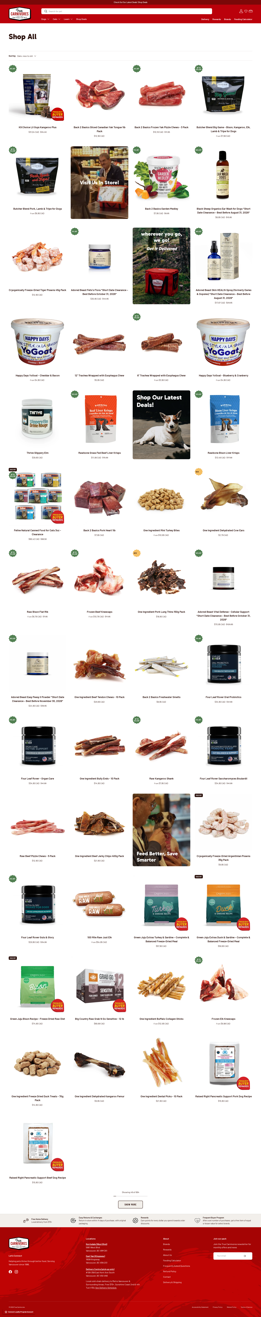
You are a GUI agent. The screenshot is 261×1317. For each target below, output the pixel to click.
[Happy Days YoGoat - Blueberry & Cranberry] (223, 342)
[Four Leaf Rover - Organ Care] (37, 745)
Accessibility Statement (200, 1307)
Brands (227, 19)
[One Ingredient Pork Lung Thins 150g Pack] (161, 578)
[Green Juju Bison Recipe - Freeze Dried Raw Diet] (37, 985)
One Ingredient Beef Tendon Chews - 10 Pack (99, 697)
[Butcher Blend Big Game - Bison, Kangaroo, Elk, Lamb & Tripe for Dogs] (223, 94)
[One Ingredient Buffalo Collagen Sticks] (161, 985)
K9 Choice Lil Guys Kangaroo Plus (37, 127)
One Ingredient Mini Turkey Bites (161, 530)
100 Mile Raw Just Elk (99, 937)
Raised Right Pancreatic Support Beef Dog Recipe (37, 1177)
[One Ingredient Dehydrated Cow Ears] (223, 497)
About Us (167, 1255)
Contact (167, 1276)
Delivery (205, 19)
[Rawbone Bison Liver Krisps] (223, 419)
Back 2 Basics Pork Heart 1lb (99, 530)
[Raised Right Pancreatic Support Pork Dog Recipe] (223, 1063)
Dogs (43, 19)
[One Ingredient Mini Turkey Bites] (161, 497)
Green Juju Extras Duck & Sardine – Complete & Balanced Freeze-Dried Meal (223, 939)
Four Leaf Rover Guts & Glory (37, 937)
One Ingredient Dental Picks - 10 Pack (161, 1096)
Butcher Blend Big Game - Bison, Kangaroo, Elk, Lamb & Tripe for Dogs (223, 129)
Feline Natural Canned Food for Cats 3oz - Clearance (37, 532)
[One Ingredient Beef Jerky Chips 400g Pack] (99, 822)
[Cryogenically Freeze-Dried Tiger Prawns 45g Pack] (37, 256)
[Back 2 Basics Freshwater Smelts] (161, 663)
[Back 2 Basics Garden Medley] (161, 175)
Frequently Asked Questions (176, 1266)
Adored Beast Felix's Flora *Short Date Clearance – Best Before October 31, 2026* (99, 291)
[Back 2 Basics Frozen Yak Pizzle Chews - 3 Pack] (161, 94)
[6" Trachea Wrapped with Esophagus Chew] (161, 342)
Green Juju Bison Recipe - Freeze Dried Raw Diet (37, 1018)
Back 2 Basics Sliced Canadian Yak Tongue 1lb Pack (99, 129)
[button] (251, 11)
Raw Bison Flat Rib (37, 611)
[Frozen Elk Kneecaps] (223, 985)
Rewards (216, 19)
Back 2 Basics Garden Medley (161, 208)
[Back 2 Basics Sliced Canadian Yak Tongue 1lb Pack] (99, 94)
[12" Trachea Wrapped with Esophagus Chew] (99, 342)
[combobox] (126, 11)
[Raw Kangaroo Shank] (161, 745)
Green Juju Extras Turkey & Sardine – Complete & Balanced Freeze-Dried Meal (161, 939)
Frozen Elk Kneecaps (223, 1018)
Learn (66, 19)
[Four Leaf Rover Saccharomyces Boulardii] (223, 745)
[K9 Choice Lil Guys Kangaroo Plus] (37, 94)
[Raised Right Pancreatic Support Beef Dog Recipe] (37, 1144)
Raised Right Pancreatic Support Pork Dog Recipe (223, 1096)
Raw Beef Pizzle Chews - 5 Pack (37, 856)
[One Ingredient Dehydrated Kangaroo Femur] (99, 1063)
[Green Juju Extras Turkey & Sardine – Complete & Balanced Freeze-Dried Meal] (161, 904)
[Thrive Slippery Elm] (37, 419)
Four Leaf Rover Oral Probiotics (223, 697)
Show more (130, 1204)
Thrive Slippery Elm (38, 452)
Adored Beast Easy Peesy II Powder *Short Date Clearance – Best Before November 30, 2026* (37, 698)
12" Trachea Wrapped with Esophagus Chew (99, 375)
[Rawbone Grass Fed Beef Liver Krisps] (99, 419)
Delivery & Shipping (172, 1282)
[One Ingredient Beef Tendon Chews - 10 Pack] (99, 663)
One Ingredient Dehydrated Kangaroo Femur (99, 1096)
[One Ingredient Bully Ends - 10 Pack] (99, 745)
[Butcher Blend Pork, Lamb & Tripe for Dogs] (37, 175)
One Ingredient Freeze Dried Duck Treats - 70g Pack (37, 1098)
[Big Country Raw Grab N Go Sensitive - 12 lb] (99, 985)
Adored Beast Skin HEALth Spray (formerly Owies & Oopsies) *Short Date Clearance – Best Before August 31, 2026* (223, 293)
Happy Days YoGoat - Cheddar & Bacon (38, 375)
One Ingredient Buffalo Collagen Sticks (161, 1018)
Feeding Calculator (243, 19)
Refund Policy (169, 1271)
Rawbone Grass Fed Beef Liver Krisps (99, 452)
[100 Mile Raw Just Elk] (99, 904)
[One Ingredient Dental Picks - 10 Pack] (161, 1063)
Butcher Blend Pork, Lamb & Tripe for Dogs (37, 208)
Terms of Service (246, 1307)
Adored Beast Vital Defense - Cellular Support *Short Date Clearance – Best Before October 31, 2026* (223, 615)
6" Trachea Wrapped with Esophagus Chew (161, 375)
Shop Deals (142, 2)
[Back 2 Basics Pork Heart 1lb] (99, 497)
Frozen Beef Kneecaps (99, 611)
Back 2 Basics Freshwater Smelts (161, 697)
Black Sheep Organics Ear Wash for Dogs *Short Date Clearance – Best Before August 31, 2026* (223, 210)
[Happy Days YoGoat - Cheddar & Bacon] (37, 342)
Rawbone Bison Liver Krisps (223, 452)
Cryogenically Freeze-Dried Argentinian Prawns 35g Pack (223, 857)
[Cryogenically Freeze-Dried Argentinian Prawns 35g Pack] (223, 822)
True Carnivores (19, 1307)
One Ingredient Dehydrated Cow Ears (223, 530)
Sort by (12, 55)
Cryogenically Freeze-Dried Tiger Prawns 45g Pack (37, 290)
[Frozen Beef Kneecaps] (99, 578)
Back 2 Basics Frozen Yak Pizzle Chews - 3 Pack (161, 127)
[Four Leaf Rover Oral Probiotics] (223, 663)
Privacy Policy (218, 1307)
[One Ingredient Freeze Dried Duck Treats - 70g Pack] (37, 1063)
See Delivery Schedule (105, 1287)
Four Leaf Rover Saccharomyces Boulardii (223, 778)
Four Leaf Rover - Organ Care (37, 778)
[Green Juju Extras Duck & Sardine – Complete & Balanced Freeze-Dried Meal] (223, 904)
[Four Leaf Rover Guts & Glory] (37, 904)
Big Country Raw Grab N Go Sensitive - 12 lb (99, 1018)
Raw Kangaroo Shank (161, 778)
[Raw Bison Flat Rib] (37, 578)
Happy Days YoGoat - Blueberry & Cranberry (223, 375)
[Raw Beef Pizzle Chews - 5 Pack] (37, 822)
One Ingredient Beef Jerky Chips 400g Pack (99, 856)
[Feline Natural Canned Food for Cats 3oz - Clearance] (37, 497)
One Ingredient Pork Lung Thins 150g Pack (161, 611)
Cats (55, 19)
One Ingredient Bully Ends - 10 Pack (99, 778)
